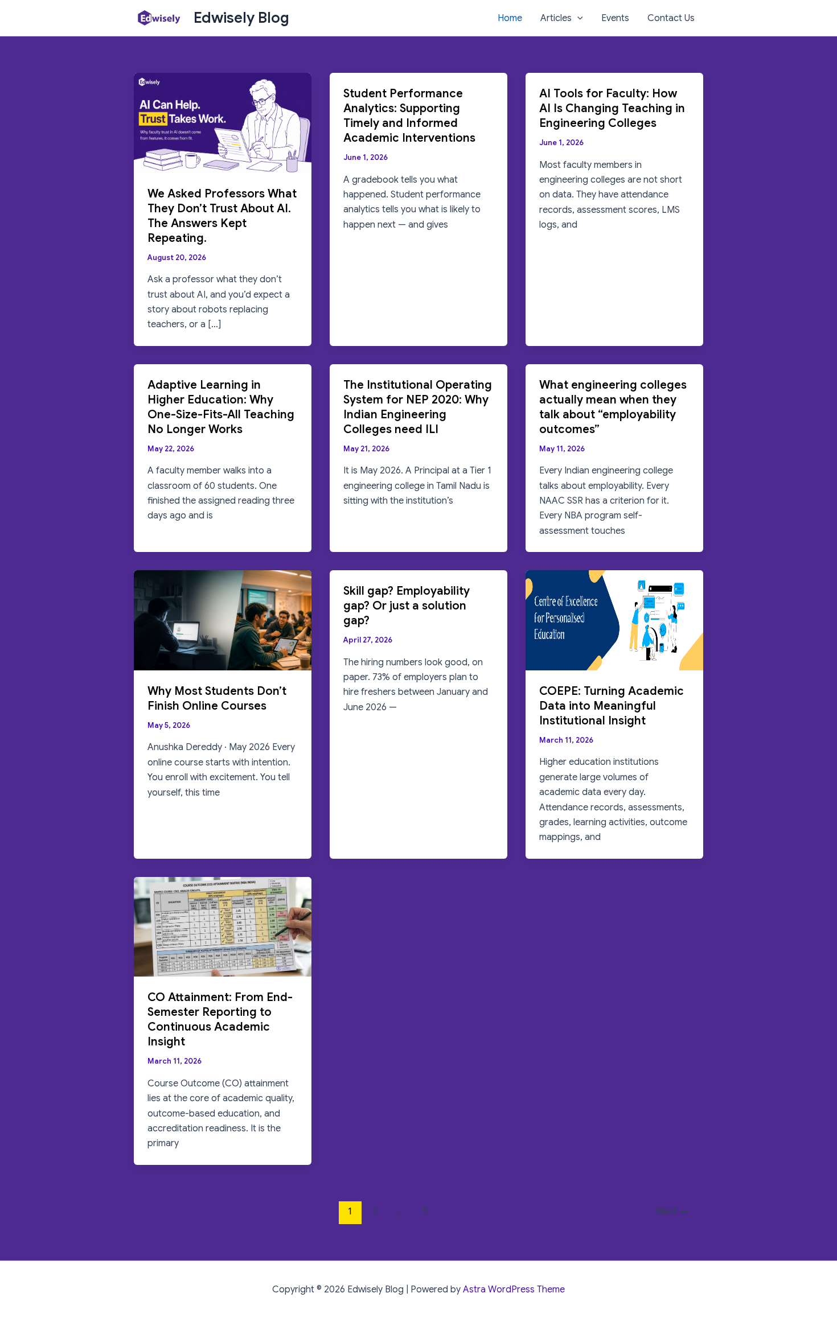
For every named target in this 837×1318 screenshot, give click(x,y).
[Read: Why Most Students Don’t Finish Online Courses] (222, 619)
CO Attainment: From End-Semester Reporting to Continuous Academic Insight (220, 1019)
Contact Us (671, 18)
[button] (577, 18)
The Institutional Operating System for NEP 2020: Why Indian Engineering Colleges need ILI (417, 407)
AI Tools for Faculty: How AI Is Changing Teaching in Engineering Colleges (612, 108)
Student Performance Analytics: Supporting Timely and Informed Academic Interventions (409, 116)
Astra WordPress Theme (514, 1289)
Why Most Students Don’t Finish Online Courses (216, 698)
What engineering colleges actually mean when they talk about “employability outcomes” (613, 407)
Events (615, 18)
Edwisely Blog (241, 18)
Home (510, 18)
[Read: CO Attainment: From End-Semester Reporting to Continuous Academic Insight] (222, 926)
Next (672, 1211)
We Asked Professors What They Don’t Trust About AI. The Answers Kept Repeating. (222, 216)
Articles (556, 18)
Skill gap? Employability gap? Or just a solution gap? (406, 606)
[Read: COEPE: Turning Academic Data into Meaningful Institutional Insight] (614, 619)
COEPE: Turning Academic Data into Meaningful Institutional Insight (611, 706)
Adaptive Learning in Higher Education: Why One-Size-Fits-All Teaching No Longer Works (220, 407)
